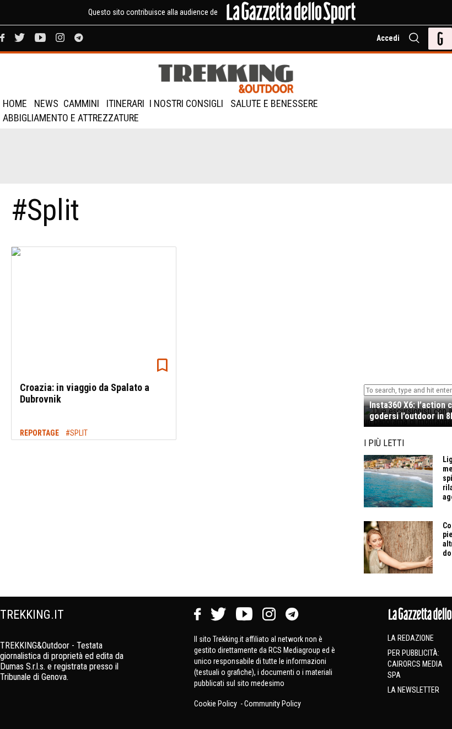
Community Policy (272, 703)
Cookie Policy (216, 703)
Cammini (81, 103)
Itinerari (125, 103)
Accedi (388, 38)
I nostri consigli (186, 103)
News (46, 103)
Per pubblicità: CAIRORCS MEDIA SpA (415, 663)
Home (15, 103)
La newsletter (413, 689)
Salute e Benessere (274, 103)
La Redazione (411, 638)
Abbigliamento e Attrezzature (71, 118)
